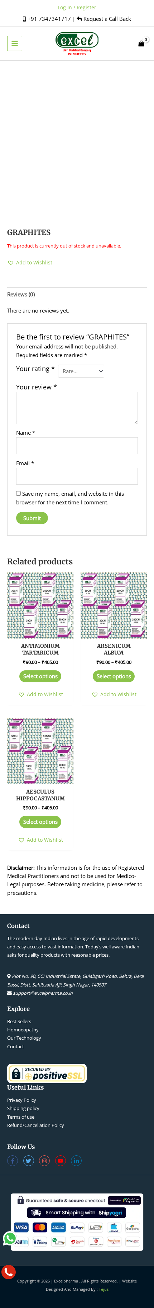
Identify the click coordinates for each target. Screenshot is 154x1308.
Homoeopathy (23, 1029)
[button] (29, 262)
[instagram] (47, 1160)
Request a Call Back (106, 18)
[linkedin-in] (77, 1160)
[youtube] (63, 1160)
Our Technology (24, 1038)
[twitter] (31, 1160)
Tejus (104, 1289)
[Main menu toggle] (14, 43)
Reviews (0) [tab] (21, 294)
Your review (36, 387)
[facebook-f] (15, 1160)
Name (25, 432)
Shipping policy (23, 1108)
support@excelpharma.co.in (43, 993)
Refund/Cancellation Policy (35, 1125)
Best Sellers (19, 1021)
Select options (40, 676)
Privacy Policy (21, 1100)
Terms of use (20, 1117)
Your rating (35, 369)
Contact (15, 1046)
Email (25, 463)
